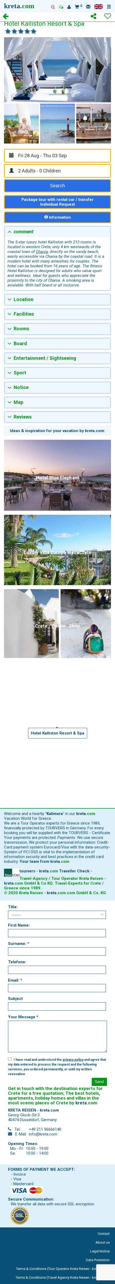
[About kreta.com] (69, 7)
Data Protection (98, 1260)
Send (99, 1082)
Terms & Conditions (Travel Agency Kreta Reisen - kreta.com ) (63, 1277)
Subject (15, 998)
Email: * (15, 980)
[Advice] (61, 7)
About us (102, 1242)
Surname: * (18, 943)
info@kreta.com (43, 1134)
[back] (5, 17)
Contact (104, 1234)
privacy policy (73, 1060)
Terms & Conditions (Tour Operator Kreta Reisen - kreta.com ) (63, 1269)
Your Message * (23, 1017)
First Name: (19, 925)
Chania (42, 251)
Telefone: (17, 962)
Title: (13, 907)
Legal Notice (100, 1251)
